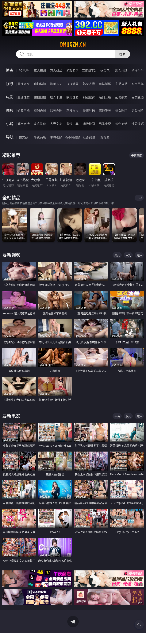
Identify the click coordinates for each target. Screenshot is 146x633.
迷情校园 (89, 124)
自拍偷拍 (40, 84)
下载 (139, 198)
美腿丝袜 (89, 110)
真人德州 (40, 70)
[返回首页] (139, 624)
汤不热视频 (72, 137)
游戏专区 (72, 70)
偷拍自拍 (40, 97)
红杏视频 (89, 137)
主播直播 (121, 84)
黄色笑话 (121, 124)
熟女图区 (121, 110)
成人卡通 (56, 97)
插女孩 (23, 137)
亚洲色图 (40, 110)
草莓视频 (56, 137)
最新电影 (11, 416)
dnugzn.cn (73, 44)
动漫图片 (72, 110)
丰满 (117, 416)
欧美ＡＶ (56, 84)
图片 (9, 110)
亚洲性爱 (23, 97)
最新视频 (11, 255)
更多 (139, 255)
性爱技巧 (138, 124)
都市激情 (23, 124)
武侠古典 (72, 124)
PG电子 (23, 70)
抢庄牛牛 (138, 70)
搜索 (122, 54)
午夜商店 (40, 137)
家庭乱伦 (40, 124)
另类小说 (105, 124)
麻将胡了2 (89, 70)
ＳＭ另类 (138, 84)
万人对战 (56, 70)
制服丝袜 (89, 97)
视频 (9, 83)
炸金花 (105, 70)
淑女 (128, 416)
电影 (9, 97)
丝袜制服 (105, 84)
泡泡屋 (105, 137)
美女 (117, 255)
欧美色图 (56, 110)
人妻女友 (56, 124)
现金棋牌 (121, 70)
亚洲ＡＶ (23, 84)
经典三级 (105, 97)
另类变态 (138, 97)
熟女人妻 (89, 84)
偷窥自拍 (23, 110)
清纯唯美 (105, 110)
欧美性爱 (72, 97)
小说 (9, 123)
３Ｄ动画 (72, 84)
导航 (9, 137)
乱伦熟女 (121, 97)
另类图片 (138, 110)
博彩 (9, 70)
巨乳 (128, 255)
